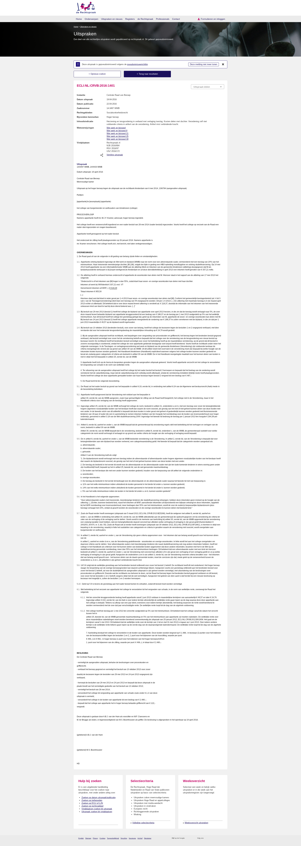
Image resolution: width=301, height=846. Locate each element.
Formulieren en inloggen (213, 19)
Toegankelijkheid (113, 838)
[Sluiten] (223, 64)
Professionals (162, 19)
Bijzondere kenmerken (88, 117)
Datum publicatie (85, 104)
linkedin (218, 838)
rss (187, 838)
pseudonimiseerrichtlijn (137, 64)
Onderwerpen (91, 19)
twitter (206, 838)
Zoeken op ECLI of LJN (92, 803)
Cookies (102, 838)
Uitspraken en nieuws (111, 19)
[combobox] (207, 87)
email (191, 838)
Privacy (95, 838)
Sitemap (88, 838)
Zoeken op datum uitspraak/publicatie (99, 797)
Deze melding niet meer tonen (203, 64)
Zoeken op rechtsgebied (92, 806)
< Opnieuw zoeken (97, 74)
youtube (222, 838)
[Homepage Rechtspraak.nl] (84, 7)
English (81, 838)
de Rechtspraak (145, 19)
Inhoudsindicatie (85, 121)
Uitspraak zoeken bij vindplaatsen (97, 811)
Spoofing (124, 838)
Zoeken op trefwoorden (92, 800)
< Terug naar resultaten (147, 74)
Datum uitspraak (85, 99)
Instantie (81, 95)
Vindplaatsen (83, 143)
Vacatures (132, 838)
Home (79, 19)
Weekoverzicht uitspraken (196, 823)
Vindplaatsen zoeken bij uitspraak (97, 809)
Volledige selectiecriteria (143, 823)
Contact (176, 19)
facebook (210, 838)
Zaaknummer (83, 108)
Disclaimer (147, 838)
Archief (140, 838)
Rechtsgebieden (84, 112)
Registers (130, 19)
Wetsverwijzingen (85, 128)
